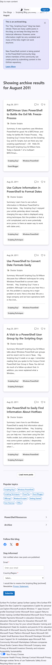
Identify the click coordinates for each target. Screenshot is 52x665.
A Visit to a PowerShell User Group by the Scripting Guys (25, 336)
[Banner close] (45, 22)
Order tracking (6, 614)
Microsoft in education (25, 617)
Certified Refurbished (22, 614)
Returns (45, 611)
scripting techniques (12, 494)
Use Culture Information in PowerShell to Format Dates (24, 189)
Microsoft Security (18, 630)
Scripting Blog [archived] (26, 12)
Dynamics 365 (33, 630)
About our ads (14, 663)
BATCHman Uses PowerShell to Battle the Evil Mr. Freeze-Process (24, 114)
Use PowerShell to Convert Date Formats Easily (23, 263)
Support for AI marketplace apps (19, 639)
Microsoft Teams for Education (21, 621)
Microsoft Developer (33, 636)
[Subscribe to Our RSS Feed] (17, 544)
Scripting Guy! (9, 489)
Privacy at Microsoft (8, 648)
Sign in (45, 9)
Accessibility (5, 651)
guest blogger (38, 494)
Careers (15, 645)
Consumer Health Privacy (10, 657)
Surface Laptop (16, 602)
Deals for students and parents (25, 627)
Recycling (4, 663)
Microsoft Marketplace (20, 642)
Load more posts (26, 474)
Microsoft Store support (31, 611)
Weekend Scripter (20, 498)
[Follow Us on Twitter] (11, 544)
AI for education (45, 627)
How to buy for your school (20, 624)
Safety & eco (40, 660)
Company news (39, 645)
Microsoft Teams (29, 633)
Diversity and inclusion (35, 648)
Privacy (48, 657)
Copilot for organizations (23, 605)
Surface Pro (5, 602)
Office (19, 503)
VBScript (7, 498)
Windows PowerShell (25, 489)
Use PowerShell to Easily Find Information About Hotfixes (25, 409)
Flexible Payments (7, 617)
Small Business (13, 636)
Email (6, 562)
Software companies (38, 642)
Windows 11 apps (34, 608)
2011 (42, 12)
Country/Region (10, 573)
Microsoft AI (5, 630)
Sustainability (16, 651)
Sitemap (25, 657)
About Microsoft (25, 645)
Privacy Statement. (21, 586)
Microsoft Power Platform (11, 633)
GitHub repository (13, 62)
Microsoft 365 (45, 630)
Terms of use (19, 660)
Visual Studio (5, 645)
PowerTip (26, 494)
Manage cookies (7, 660)
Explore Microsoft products (14, 608)
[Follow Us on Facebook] (5, 544)
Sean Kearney (9, 503)
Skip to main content (9, 1)
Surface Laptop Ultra (32, 602)
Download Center (13, 611)
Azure (21, 636)
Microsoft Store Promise (41, 614)
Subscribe (9, 593)
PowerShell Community (21, 54)
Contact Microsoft (37, 657)
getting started (35, 498)
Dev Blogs (7, 12)
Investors (21, 648)
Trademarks (30, 660)
